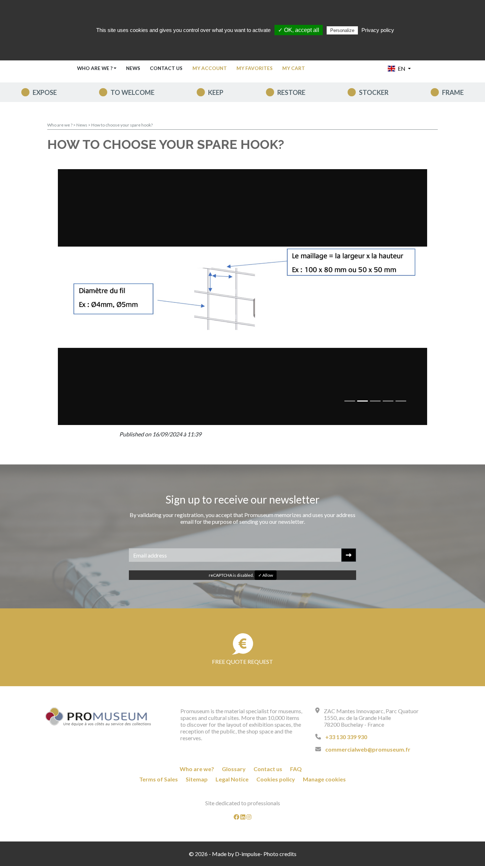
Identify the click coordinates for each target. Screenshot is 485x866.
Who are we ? (59, 125)
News (133, 68)
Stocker (373, 92)
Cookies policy (275, 779)
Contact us (166, 68)
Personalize (342, 30)
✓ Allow (265, 575)
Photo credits (279, 853)
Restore (291, 92)
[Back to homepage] (98, 717)
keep (215, 92)
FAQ (296, 768)
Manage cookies (324, 779)
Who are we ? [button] (95, 68)
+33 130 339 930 (346, 736)
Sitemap (197, 779)
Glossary (234, 768)
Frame (453, 92)
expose (45, 92)
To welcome (132, 92)
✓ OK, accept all (298, 30)
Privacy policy (377, 30)
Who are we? (197, 768)
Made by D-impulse (236, 853)
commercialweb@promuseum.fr (367, 749)
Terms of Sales (158, 779)
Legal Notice (232, 779)
